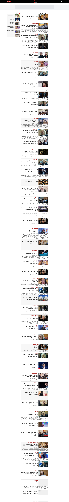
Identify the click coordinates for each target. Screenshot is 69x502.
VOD (57, 4)
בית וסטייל (34, 4)
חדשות (61, 4)
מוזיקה (27, 4)
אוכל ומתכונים (40, 4)
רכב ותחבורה (22, 4)
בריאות (18, 4)
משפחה (30, 4)
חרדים (54, 4)
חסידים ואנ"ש (49, 4)
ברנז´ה (45, 4)
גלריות (14, 4)
